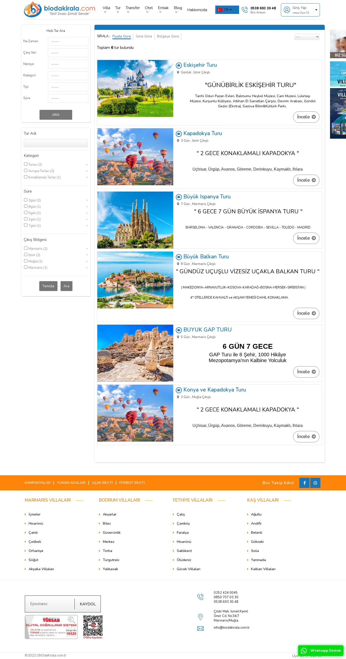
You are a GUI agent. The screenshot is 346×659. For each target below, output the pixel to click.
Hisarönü (36, 523)
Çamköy (183, 523)
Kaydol (88, 604)
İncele (304, 117)
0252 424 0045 (226, 592)
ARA (56, 114)
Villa (106, 8)
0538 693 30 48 (226, 602)
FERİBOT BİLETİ (132, 483)
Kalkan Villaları (263, 569)
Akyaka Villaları (41, 569)
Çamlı (33, 532)
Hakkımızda (197, 10)
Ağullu (256, 514)
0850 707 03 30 (226, 597)
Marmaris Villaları (48, 500)
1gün (32, 219)
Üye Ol (297, 656)
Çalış (181, 514)
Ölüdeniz (184, 560)
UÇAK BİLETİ (102, 483)
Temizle (48, 286)
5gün (32, 213)
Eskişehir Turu (199, 65)
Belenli (256, 532)
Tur (118, 8)
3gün (32, 200)
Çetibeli (35, 541)
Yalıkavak (110, 569)
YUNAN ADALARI (71, 483)
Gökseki (257, 541)
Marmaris (35, 248)
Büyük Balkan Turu (205, 256)
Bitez (107, 523)
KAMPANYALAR (37, 483)
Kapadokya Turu (202, 133)
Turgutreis (111, 560)
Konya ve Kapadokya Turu (214, 389)
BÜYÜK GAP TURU (207, 329)
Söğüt (33, 560)
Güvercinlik (112, 532)
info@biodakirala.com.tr (232, 627)
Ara (66, 286)
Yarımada (258, 560)
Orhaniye (36, 550)
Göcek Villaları (188, 569)
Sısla (255, 550)
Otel (149, 8)
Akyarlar (110, 514)
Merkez (108, 541)
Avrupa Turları (39, 171)
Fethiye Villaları (193, 500)
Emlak (163, 8)
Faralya (183, 532)
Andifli (256, 523)
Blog (178, 8)
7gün (32, 225)
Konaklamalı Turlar (42, 177)
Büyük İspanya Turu (206, 196)
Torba (107, 550)
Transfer (133, 8)
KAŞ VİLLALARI (263, 500)
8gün (32, 206)
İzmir (32, 255)
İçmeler (35, 514)
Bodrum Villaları (119, 500)
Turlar (33, 164)
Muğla (33, 261)
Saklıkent (184, 550)
